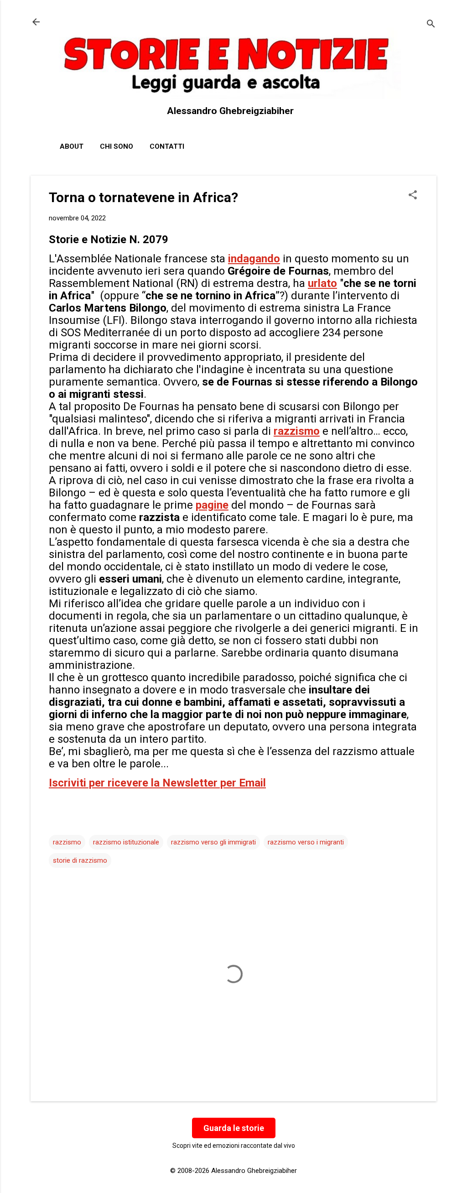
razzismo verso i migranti (306, 842)
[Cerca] (430, 25)
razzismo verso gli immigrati (213, 842)
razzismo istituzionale (126, 842)
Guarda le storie (233, 1128)
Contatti (167, 146)
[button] (412, 195)
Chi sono (116, 146)
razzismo (67, 842)
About (71, 146)
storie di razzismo (80, 860)
